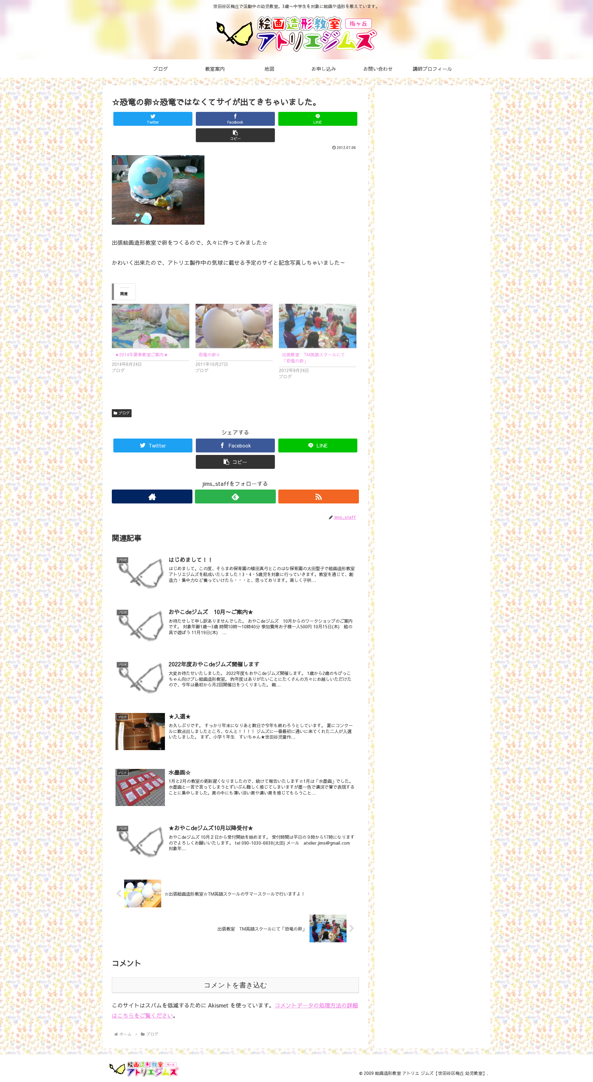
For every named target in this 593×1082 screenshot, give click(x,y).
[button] (235, 135)
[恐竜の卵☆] (234, 326)
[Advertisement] (430, 99)
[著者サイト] (152, 496)
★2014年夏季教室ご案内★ (141, 354)
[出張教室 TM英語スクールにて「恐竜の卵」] (317, 326)
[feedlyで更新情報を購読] (235, 496)
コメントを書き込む (235, 985)
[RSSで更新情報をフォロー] (318, 496)
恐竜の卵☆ (209, 354)
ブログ (124, 412)
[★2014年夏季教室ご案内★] (150, 326)
